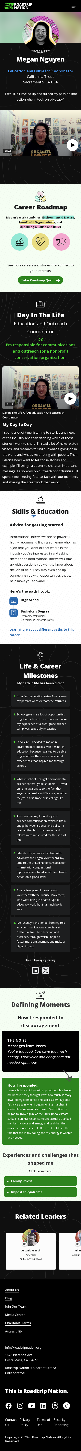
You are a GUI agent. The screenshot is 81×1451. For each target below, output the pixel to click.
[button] (72, 145)
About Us (12, 1290)
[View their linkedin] (35, 970)
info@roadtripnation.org (23, 1347)
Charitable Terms (18, 1323)
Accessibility (14, 1331)
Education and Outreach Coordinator (40, 71)
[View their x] (45, 970)
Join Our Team (16, 1306)
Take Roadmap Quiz (37, 280)
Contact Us (11, 1422)
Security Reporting (61, 1422)
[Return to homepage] (18, 6)
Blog (8, 1298)
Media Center (15, 1315)
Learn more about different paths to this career (41, 632)
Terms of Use (43, 1422)
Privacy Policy (25, 1422)
